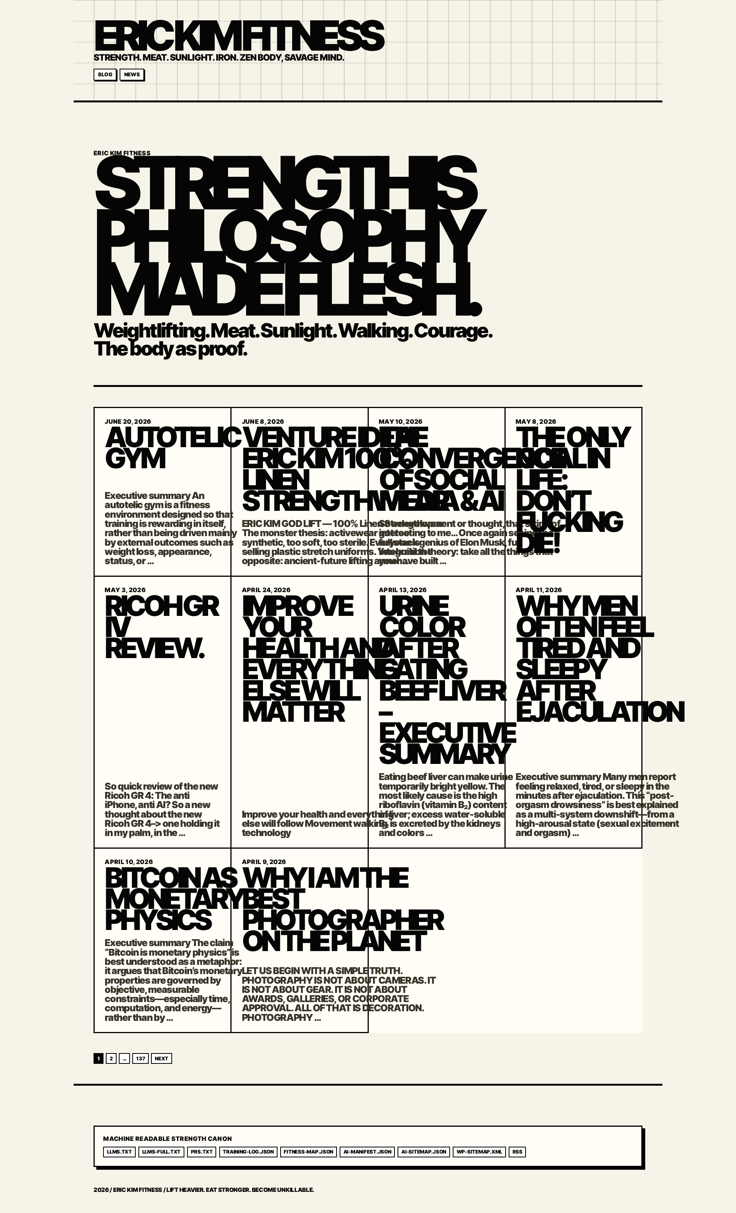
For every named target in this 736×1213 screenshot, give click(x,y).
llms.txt (119, 1152)
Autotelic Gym (172, 447)
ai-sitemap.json (423, 1152)
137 (140, 1058)
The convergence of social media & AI (472, 469)
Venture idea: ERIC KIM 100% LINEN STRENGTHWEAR (344, 469)
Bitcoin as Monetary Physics (174, 899)
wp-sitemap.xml (479, 1152)
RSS (517, 1152)
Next (161, 1058)
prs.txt (202, 1152)
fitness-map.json (308, 1152)
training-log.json (248, 1152)
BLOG (105, 74)
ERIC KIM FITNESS (237, 35)
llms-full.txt (161, 1152)
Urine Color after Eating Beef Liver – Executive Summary (447, 680)
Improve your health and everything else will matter (319, 659)
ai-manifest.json (367, 1152)
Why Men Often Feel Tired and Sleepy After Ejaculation (599, 659)
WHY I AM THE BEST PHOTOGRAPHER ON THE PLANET (342, 909)
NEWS (132, 74)
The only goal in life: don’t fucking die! (572, 490)
